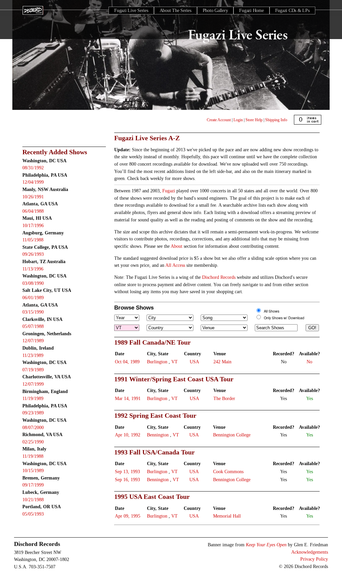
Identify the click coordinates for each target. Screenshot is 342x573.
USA (194, 361)
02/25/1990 (33, 441)
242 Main (222, 361)
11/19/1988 (32, 456)
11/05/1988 (32, 239)
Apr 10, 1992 (127, 434)
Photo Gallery (215, 10)
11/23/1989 (32, 355)
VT (174, 361)
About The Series (175, 10)
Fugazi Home (251, 10)
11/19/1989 (32, 398)
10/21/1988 (33, 499)
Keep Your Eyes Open (266, 544)
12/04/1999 (33, 182)
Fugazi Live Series (131, 10)
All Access (175, 265)
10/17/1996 (33, 225)
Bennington (158, 434)
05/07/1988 (33, 326)
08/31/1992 (33, 167)
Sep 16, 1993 (127, 479)
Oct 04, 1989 (127, 361)
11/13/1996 (32, 268)
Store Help (254, 120)
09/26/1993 (33, 254)
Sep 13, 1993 (127, 471)
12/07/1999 (33, 384)
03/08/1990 (33, 283)
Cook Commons (228, 471)
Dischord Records (218, 277)
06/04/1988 (33, 211)
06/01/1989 (33, 297)
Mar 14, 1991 (128, 398)
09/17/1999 (33, 485)
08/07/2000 (33, 427)
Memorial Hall (227, 516)
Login (238, 120)
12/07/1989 (33, 340)
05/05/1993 (33, 514)
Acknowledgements (309, 552)
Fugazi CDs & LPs (292, 10)
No (309, 361)
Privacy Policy (314, 559)
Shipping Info (276, 120)
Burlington (157, 361)
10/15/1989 (33, 470)
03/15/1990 (33, 312)
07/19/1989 (33, 369)
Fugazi (168, 190)
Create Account (219, 120)
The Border (224, 398)
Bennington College (231, 434)
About (176, 246)
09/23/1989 (33, 412)
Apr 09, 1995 (127, 516)
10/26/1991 (33, 196)
